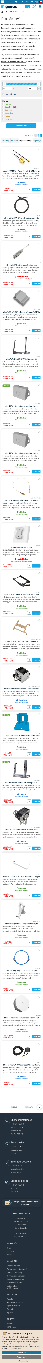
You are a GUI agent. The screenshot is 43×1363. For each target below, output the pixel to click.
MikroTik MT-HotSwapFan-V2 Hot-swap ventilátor (21, 688)
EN (36, 2)
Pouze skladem (10, 94)
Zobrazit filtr (21, 126)
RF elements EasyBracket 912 (21, 547)
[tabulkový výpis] (36, 136)
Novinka (6, 386)
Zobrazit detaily (23, 1361)
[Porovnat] (39, 149)
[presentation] (39, 1107)
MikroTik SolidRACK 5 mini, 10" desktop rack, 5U (21, 783)
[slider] (4, 84)
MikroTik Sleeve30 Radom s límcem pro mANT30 (21, 1018)
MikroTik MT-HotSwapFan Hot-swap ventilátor (21, 830)
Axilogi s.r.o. (12, 7)
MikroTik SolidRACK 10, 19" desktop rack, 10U (21, 359)
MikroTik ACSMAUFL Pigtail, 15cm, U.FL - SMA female (21, 171)
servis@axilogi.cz (17, 1169)
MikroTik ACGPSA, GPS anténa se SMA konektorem (21, 1065)
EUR (27, 1)
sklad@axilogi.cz (17, 1188)
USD (22, 1)
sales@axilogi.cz (17, 1131)
